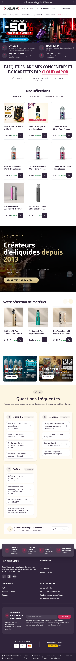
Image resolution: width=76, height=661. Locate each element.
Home (5, 15)
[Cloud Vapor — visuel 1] (38, 30)
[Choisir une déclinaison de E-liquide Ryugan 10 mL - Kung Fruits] (44, 135)
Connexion (44, 565)
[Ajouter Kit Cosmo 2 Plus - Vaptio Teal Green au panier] (44, 339)
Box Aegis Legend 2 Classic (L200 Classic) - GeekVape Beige (62, 332)
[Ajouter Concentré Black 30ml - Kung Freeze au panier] (69, 135)
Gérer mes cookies (36, 657)
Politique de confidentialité (50, 591)
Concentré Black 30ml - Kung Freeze (61, 127)
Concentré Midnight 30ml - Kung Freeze (37, 167)
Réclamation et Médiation (49, 599)
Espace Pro (26, 657)
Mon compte (44, 568)
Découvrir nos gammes (20, 280)
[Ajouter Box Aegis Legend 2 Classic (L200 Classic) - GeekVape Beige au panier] (69, 339)
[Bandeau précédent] (2, 2)
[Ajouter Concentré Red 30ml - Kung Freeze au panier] (69, 175)
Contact (5, 595)
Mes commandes (46, 572)
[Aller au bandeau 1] (37, 3)
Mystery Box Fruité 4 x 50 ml (13, 127)
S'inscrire (64, 617)
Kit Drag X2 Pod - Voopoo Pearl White (13, 332)
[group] (38, 326)
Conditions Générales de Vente (51, 595)
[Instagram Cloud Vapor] (9, 576)
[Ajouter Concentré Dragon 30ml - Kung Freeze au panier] (20, 175)
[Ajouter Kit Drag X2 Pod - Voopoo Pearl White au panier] (20, 339)
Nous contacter (61, 529)
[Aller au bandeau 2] (38, 3)
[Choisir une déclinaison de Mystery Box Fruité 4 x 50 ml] (20, 135)
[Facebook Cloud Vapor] (4, 576)
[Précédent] (65, 301)
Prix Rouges (62, 15)
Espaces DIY (37, 15)
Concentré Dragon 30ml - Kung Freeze (12, 167)
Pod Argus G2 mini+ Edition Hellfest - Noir (37, 207)
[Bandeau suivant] (73, 2)
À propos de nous (8, 591)
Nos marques (50, 15)
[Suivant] (70, 301)
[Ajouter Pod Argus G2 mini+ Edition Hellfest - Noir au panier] (44, 215)
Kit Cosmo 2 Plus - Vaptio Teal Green (37, 332)
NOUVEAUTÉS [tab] (35, 97)
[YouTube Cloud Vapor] (14, 576)
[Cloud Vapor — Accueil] (10, 8)
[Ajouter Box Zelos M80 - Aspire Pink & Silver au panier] (20, 215)
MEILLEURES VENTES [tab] (54, 97)
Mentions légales (46, 588)
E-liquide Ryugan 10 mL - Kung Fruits (37, 127)
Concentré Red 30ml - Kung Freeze (62, 167)
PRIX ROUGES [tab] (19, 97)
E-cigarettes (25, 15)
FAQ (3, 588)
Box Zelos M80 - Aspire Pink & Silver (12, 207)
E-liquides (14, 15)
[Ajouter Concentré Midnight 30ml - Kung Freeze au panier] (44, 175)
